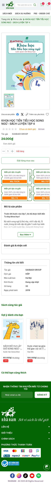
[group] (25, 62)
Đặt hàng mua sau (25, 160)
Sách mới (7, 13)
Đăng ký (42, 394)
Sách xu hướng (23, 13)
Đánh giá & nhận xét (15, 245)
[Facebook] (12, 475)
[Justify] (34, 5)
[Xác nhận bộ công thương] (10, 463)
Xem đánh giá (9, 144)
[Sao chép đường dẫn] (27, 114)
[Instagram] (19, 475)
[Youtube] (32, 475)
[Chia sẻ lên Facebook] (17, 114)
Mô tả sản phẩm (13, 206)
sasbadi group (20, 134)
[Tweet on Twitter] (22, 114)
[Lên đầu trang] (44, 474)
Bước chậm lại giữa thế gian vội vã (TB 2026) (36, 349)
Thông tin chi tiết (14, 262)
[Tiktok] (25, 475)
